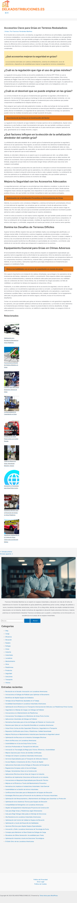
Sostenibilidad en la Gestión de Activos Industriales (21, 789)
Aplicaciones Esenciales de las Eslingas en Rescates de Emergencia (27, 765)
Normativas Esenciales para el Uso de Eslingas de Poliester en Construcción (29, 722)
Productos (8, 670)
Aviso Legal (40, 882)
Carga (7, 634)
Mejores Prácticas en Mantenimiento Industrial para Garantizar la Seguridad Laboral (32, 734)
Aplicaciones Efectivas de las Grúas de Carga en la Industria (24, 774)
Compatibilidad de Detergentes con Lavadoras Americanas (24, 805)
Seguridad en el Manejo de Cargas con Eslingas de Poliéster (24, 710)
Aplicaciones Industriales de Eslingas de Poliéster (21, 719)
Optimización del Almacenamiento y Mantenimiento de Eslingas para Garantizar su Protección (35, 798)
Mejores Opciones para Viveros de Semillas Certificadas (23, 753)
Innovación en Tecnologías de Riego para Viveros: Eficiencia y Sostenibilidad (30, 749)
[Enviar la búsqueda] (27, 621)
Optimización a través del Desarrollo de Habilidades (21, 823)
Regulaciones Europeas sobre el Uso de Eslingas (20, 768)
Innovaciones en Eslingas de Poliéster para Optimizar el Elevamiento (27, 694)
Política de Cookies (40, 884)
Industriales (9, 655)
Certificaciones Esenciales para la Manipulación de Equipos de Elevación (28, 792)
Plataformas (9, 667)
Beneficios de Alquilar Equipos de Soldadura (19, 697)
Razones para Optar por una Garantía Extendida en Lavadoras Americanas (29, 725)
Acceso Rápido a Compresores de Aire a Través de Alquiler (24, 762)
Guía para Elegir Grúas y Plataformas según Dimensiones (23, 811)
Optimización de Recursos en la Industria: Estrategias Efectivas (25, 737)
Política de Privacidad (41, 879)
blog (6, 630)
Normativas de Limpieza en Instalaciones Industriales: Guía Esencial (27, 786)
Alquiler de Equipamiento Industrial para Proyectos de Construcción (27, 808)
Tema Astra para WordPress (49, 895)
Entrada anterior (6, 551)
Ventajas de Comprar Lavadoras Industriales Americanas (23, 756)
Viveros (7, 682)
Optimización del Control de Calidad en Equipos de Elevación (24, 820)
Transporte (8, 679)
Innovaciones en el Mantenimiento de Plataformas (21, 713)
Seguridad (8, 673)
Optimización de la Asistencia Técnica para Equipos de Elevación (26, 801)
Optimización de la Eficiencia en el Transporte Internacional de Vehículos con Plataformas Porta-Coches (39, 707)
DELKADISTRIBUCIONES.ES (23, 9)
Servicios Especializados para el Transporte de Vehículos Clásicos (26, 759)
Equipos (7, 643)
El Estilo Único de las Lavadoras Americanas (19, 841)
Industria (8, 652)
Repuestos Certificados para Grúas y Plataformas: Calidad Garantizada (28, 731)
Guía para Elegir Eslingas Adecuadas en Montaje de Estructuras (25, 814)
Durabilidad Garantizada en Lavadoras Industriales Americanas (25, 704)
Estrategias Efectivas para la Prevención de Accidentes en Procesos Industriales (31, 795)
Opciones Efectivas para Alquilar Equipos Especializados (23, 826)
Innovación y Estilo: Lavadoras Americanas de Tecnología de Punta (27, 829)
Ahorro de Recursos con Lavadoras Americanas (20, 740)
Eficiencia (8, 637)
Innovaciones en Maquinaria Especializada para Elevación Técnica (26, 780)
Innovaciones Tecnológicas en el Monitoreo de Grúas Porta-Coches (27, 716)
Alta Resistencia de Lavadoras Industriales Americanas (23, 817)
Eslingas (8, 646)
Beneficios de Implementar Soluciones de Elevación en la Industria (26, 777)
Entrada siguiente (6, 554)
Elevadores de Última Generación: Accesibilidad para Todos (24, 835)
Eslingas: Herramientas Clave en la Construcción (21, 771)
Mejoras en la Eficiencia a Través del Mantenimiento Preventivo (25, 783)
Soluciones (8, 676)
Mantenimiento (10, 661)
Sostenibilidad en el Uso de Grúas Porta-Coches (20, 743)
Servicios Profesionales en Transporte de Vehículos (21, 746)
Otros (7, 664)
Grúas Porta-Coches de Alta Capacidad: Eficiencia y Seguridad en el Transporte (31, 728)
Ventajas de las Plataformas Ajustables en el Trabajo (22, 701)
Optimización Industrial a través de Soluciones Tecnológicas (24, 838)
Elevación (8, 640)
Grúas (7, 31)
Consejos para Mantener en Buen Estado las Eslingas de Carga (25, 832)
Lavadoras (8, 658)
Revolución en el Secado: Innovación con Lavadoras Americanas (26, 691)
